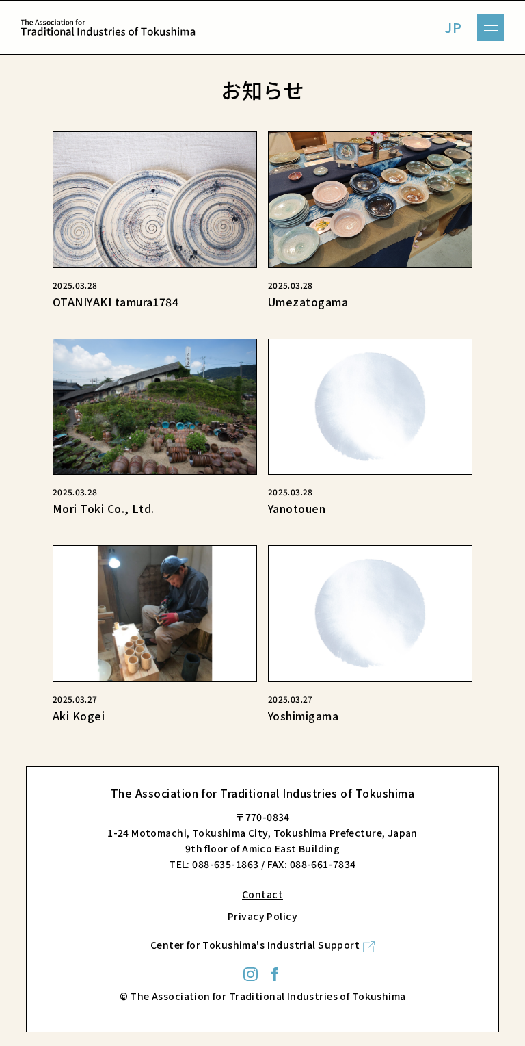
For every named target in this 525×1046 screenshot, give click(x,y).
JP (452, 27)
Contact (262, 894)
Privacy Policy (262, 916)
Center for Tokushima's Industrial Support (255, 945)
